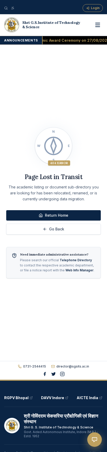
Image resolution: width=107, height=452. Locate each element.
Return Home (56, 215)
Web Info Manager (79, 270)
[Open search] (6, 8)
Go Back (56, 229)
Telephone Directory (76, 260)
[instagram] (62, 374)
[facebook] (44, 374)
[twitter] (53, 374)
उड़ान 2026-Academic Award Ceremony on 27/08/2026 (57, 40)
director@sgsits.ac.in (72, 366)
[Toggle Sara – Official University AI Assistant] (94, 439)
